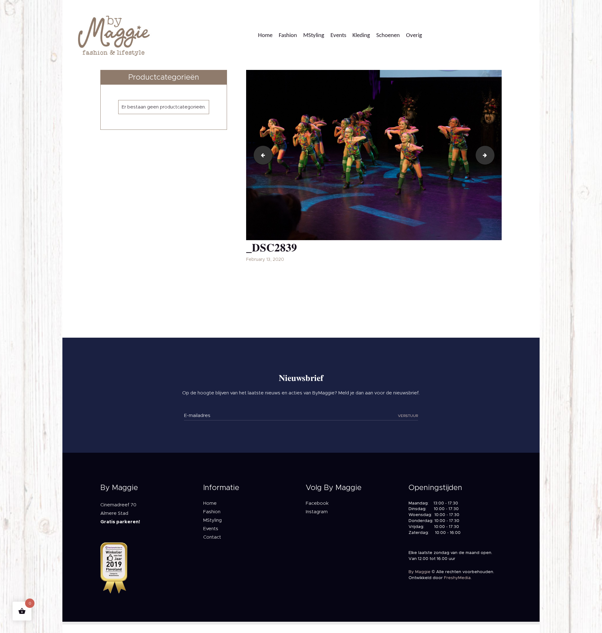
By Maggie (419, 572)
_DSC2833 (260, 155)
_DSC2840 (492, 155)
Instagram (317, 511)
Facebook (317, 503)
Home (210, 503)
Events (210, 528)
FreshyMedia (457, 578)
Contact (212, 537)
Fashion (211, 511)
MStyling (212, 520)
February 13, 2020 (265, 259)
